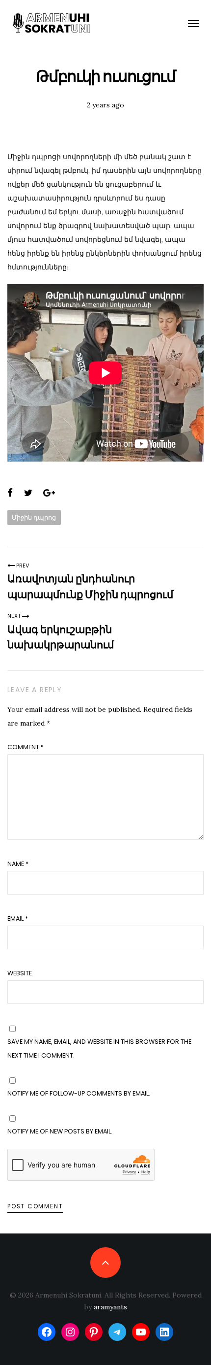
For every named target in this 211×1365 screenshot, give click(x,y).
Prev (22, 565)
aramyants (110, 1306)
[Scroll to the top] (105, 1262)
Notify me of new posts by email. (59, 1131)
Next (14, 616)
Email (17, 918)
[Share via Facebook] (10, 493)
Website (19, 973)
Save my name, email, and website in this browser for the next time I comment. (99, 1048)
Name (17, 864)
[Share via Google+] (49, 493)
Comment (25, 747)
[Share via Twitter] (28, 493)
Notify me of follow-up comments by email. (78, 1093)
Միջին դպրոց (34, 517)
